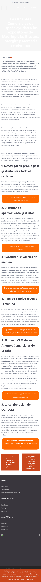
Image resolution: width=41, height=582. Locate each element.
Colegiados (26, 7)
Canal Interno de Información (10, 493)
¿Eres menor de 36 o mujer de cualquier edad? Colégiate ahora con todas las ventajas (20, 331)
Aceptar (10, 579)
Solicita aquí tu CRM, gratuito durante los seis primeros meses (20, 395)
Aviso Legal (5, 490)
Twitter (3, 508)
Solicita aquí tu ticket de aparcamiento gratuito (20, 248)
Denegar (16, 579)
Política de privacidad (26, 579)
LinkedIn (4, 511)
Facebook (4, 505)
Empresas (34, 7)
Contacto (4, 486)
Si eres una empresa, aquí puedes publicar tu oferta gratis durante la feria (20, 290)
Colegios (18, 7)
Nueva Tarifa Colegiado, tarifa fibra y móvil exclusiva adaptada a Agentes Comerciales (10, 462)
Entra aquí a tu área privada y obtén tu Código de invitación (21, 199)
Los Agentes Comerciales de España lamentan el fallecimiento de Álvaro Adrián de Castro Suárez (30, 462)
